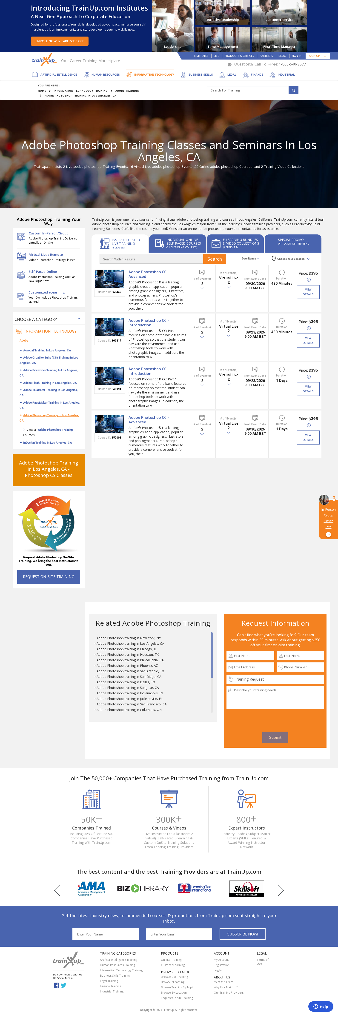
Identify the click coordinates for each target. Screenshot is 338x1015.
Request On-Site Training (177, 998)
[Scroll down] (212, 710)
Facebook (56, 985)
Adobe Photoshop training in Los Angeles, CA (130, 643)
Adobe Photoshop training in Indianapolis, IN (130, 693)
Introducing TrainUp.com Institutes (89, 8)
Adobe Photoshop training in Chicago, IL (127, 649)
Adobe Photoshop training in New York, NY (129, 638)
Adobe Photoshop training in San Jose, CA (128, 687)
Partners (266, 56)
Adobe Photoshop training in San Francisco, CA (132, 704)
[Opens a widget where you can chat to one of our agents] (320, 1007)
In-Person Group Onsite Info (328, 522)
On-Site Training (171, 960)
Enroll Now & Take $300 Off (59, 41)
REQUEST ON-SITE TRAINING (48, 576)
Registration (221, 965)
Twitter (64, 985)
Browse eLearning (172, 982)
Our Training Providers (228, 993)
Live (216, 56)
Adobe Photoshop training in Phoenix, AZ (127, 665)
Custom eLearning (173, 965)
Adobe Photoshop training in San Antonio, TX (130, 671)
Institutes (201, 56)
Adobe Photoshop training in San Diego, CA (129, 676)
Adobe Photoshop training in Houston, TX (128, 654)
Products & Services (239, 56)
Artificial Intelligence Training (118, 960)
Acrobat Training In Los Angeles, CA (47, 350)
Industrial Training (111, 991)
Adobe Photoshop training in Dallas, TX (126, 682)
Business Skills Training (115, 976)
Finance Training (110, 986)
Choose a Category (35, 319)
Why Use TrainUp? (226, 987)
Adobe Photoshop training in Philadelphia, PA (130, 660)
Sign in (296, 56)
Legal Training (109, 981)
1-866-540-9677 (292, 64)
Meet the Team (223, 982)
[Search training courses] (293, 90)
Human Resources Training (117, 965)
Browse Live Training (174, 977)
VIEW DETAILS (308, 292)
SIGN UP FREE (317, 56)
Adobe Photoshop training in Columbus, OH (129, 709)
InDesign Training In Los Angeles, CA (47, 442)
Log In (218, 970)
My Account (221, 960)
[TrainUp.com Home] (45, 59)
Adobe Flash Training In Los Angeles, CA (50, 383)
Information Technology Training (121, 970)
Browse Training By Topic (177, 987)
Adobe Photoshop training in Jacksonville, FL (130, 698)
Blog (282, 56)
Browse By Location (174, 993)
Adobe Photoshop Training (55, 429)
